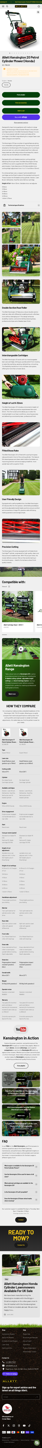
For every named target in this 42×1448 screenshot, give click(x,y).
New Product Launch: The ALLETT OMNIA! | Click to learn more (21, 2)
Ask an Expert (27, 1341)
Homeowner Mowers (8, 1334)
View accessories (21, 103)
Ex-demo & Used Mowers (10, 1341)
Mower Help (26, 1334)
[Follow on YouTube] (24, 1425)
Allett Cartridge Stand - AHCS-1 (13, 625)
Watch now (12, 694)
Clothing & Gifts (7, 1348)
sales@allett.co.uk (11, 1365)
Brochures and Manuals (30, 1337)
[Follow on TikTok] (29, 1425)
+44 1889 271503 (11, 1362)
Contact (21, 1220)
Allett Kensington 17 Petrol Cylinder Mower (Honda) (9, 741)
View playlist (21, 1066)
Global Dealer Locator (29, 1351)
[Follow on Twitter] (8, 1425)
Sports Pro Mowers (8, 1337)
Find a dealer (21, 95)
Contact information (9, 1442)
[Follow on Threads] (19, 1425)
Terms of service (25, 1440)
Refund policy (5, 1440)
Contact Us (21, 1245)
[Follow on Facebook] (3, 1425)
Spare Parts (26, 1344)
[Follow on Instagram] (13, 1425)
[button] (37, 1443)
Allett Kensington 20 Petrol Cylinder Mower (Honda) (26, 741)
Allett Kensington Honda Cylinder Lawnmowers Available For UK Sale (21, 1287)
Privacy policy (15, 1440)
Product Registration (29, 1348)
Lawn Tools (5, 1344)
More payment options (21, 122)
